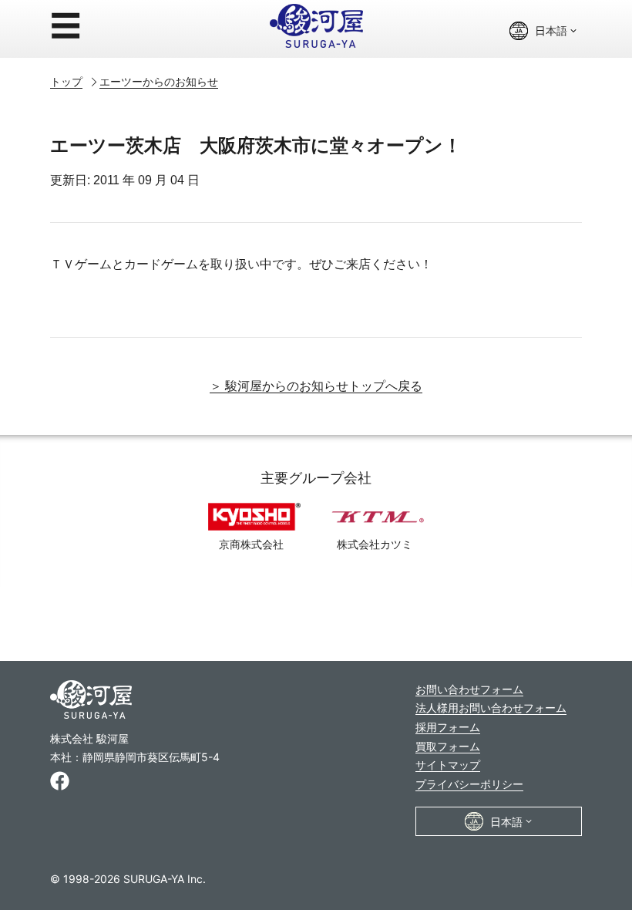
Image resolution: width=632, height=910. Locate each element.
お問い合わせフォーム (469, 689)
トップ (66, 81)
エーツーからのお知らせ (158, 81)
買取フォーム (447, 746)
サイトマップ (447, 764)
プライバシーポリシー (469, 783)
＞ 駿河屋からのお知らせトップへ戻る (316, 386)
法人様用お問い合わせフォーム (490, 707)
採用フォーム (447, 726)
